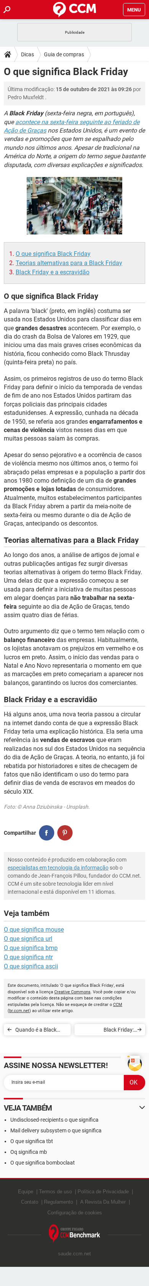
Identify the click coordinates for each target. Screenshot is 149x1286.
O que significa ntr (28, 957)
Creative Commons (72, 991)
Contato (29, 1202)
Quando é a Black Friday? (36, 1031)
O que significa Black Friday (53, 253)
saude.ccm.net (74, 1254)
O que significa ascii (31, 966)
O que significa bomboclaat (42, 1163)
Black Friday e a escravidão (52, 272)
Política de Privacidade (103, 1191)
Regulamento (58, 1202)
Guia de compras (64, 54)
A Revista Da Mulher (103, 1202)
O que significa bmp (31, 948)
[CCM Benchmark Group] (74, 1233)
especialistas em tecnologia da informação (58, 868)
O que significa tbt (31, 1141)
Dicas (27, 54)
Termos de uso (55, 1191)
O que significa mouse (34, 929)
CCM (117, 1004)
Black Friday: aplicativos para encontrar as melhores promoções (107, 1031)
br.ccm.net (19, 1010)
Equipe (25, 1191)
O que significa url (28, 938)
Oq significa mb (28, 1152)
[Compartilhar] (46, 832)
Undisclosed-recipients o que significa (54, 1120)
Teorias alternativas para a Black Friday (69, 263)
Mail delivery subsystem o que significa (56, 1130)
